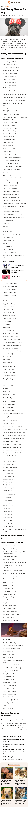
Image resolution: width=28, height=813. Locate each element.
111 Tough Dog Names (9, 757)
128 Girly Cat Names (17, 277)
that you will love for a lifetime (13, 725)
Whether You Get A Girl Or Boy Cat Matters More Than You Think (20, 783)
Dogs (2, 6)
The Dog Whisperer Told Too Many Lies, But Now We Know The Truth (6, 783)
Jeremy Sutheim (6, 15)
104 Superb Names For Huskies (12, 760)
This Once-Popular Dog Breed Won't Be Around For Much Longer (6, 803)
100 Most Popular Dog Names (12, 736)
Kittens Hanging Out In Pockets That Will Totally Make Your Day (20, 803)
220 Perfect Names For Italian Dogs (13, 749)
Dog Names (8, 6)
